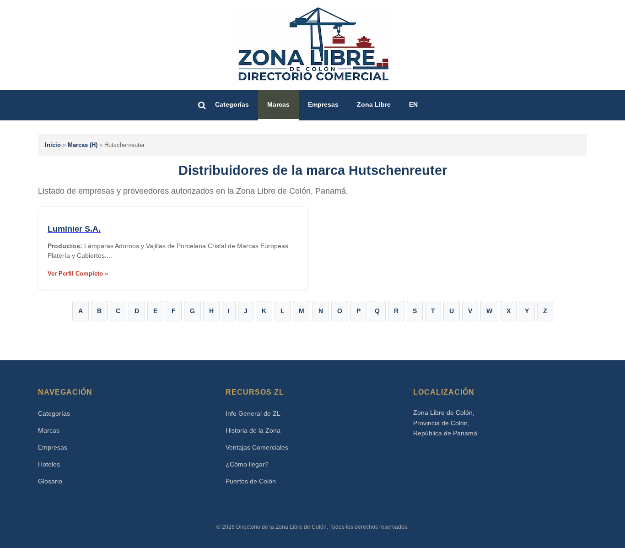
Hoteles (49, 464)
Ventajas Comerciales (257, 447)
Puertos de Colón (251, 481)
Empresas (323, 104)
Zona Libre (374, 104)
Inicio (53, 144)
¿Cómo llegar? (247, 464)
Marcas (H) (82, 144)
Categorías (232, 104)
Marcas (278, 104)
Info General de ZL (253, 413)
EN (413, 104)
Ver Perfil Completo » (78, 273)
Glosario (50, 481)
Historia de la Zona (253, 430)
